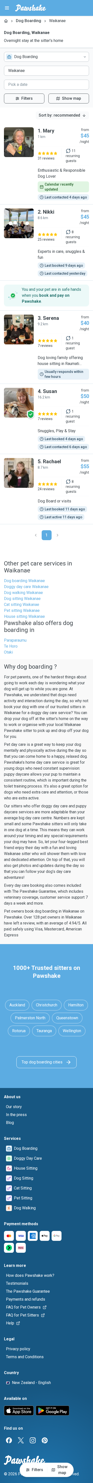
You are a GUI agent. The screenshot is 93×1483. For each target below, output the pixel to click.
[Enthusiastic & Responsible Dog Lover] (46, 163)
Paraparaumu (15, 640)
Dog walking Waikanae (23, 592)
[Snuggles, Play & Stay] (46, 419)
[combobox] (46, 57)
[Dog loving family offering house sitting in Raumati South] (46, 347)
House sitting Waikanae (24, 616)
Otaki (8, 652)
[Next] (57, 535)
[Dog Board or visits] (46, 489)
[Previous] (36, 535)
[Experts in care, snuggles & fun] (46, 242)
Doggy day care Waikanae (26, 586)
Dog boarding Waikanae (24, 580)
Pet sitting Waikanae (22, 610)
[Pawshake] (30, 8)
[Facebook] (9, 1440)
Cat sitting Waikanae (21, 604)
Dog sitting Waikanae (22, 598)
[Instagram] (33, 1440)
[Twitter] (21, 1440)
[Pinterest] (45, 1440)
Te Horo (11, 646)
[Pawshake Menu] (7, 8)
